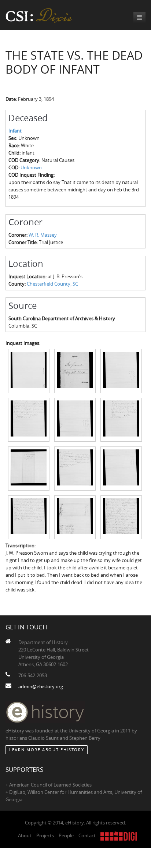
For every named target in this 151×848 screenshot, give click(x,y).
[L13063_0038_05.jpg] (75, 419)
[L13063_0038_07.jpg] (28, 467)
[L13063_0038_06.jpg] (121, 419)
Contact (87, 835)
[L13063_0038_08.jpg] (75, 467)
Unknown (31, 167)
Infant (15, 130)
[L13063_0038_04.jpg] (28, 419)
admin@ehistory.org (40, 686)
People (66, 835)
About (25, 835)
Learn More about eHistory (46, 749)
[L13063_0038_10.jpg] (28, 516)
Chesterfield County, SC (52, 283)
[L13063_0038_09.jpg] (121, 467)
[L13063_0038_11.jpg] (75, 516)
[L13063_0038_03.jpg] (121, 370)
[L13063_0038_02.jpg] (75, 370)
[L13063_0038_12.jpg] (121, 516)
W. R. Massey (43, 235)
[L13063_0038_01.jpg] (28, 370)
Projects (45, 835)
